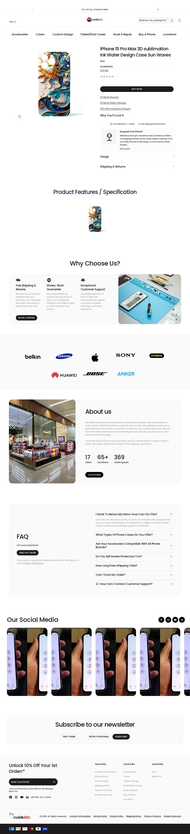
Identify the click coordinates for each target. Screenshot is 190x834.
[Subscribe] (54, 781)
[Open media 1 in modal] (54, 84)
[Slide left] (32, 10)
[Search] (172, 20)
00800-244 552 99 (33, 563)
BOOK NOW (125, 148)
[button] (20, 34)
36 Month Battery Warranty (113, 103)
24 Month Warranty (109, 97)
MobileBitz (163, 828)
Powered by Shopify (174, 828)
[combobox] (157, 20)
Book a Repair (26, 317)
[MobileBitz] (20, 818)
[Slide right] (158, 10)
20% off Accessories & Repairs (115, 109)
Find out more (27, 552)
